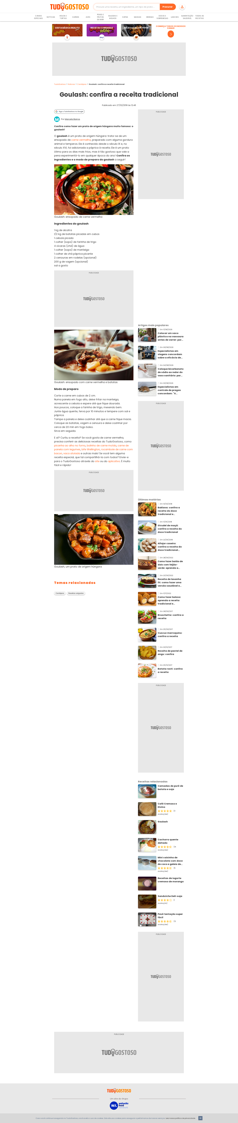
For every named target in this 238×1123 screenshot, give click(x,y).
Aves (88, 17)
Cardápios (81, 84)
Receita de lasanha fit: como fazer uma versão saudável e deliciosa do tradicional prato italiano (169, 583)
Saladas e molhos (112, 17)
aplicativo (114, 461)
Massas (137, 17)
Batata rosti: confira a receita (170, 670)
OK (200, 1118)
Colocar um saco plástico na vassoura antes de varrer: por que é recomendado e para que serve (171, 337)
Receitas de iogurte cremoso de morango (171, 880)
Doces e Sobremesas (162, 17)
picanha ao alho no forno (70, 445)
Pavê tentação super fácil (170, 915)
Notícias (51, 17)
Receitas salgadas (76, 593)
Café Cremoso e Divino (167, 805)
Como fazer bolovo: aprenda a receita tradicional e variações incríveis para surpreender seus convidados (169, 600)
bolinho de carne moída (101, 445)
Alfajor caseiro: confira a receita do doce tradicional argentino (170, 547)
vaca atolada (71, 453)
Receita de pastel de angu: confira (170, 652)
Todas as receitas (199, 17)
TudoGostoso (60, 84)
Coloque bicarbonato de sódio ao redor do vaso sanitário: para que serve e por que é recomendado (170, 372)
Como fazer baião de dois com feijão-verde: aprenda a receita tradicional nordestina (170, 565)
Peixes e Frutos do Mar (100, 17)
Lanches (175, 17)
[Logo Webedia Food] (119, 1105)
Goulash (163, 821)
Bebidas (150, 17)
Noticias (71, 84)
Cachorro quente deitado (168, 841)
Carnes (75, 17)
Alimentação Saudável (187, 17)
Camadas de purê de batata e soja (170, 787)
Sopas (125, 17)
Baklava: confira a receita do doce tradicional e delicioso (169, 511)
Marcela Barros (72, 119)
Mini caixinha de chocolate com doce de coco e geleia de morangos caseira (170, 861)
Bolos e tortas (63, 17)
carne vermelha (81, 140)
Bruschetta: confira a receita (171, 616)
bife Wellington (91, 449)
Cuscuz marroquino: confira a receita (170, 634)
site (97, 461)
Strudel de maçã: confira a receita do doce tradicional (170, 529)
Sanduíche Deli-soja (170, 896)
